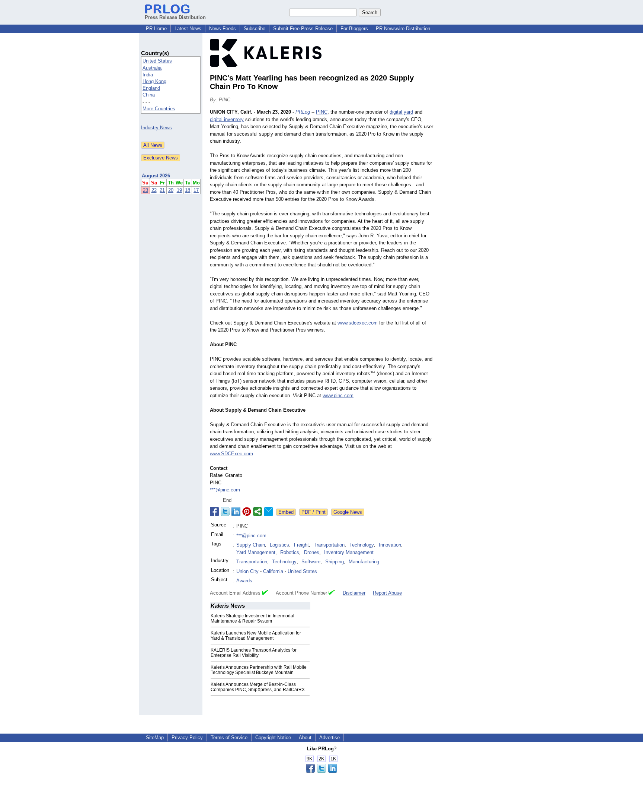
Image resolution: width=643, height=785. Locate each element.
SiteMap (155, 737)
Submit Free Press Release (303, 28)
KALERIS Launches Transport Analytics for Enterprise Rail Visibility (254, 653)
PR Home (156, 28)
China (149, 95)
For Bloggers (354, 28)
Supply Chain (250, 545)
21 (162, 190)
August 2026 (156, 175)
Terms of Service (229, 737)
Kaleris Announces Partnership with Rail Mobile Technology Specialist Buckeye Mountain (259, 670)
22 (154, 190)
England (151, 88)
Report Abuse (387, 593)
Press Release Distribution (175, 17)
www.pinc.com (338, 395)
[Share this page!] (321, 771)
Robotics (289, 552)
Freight (301, 545)
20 (170, 190)
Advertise (329, 737)
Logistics (279, 545)
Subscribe (254, 28)
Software (310, 561)
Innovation (390, 545)
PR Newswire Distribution (403, 28)
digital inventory (227, 119)
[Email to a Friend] (268, 511)
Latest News (188, 28)
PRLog (302, 112)
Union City (247, 571)
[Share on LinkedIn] (235, 511)
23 (145, 190)
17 (196, 190)
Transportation (329, 545)
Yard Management (255, 552)
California (273, 571)
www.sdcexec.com (358, 323)
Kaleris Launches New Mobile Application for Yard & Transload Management (256, 635)
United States (157, 61)
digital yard (401, 112)
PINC (321, 112)
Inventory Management (349, 552)
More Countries (159, 108)
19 (179, 190)
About (305, 737)
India (148, 74)
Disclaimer (354, 593)
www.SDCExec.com (231, 453)
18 (187, 190)
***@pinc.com (225, 490)
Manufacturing (364, 561)
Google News (347, 512)
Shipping (334, 561)
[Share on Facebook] (214, 511)
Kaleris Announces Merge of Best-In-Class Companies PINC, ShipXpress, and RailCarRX (258, 687)
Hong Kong (154, 81)
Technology (361, 545)
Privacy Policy (187, 737)
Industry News (156, 127)
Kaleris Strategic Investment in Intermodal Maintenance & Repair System (252, 618)
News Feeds (222, 28)
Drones (311, 552)
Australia (152, 68)
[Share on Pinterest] (246, 511)
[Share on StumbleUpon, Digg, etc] (257, 511)
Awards (244, 580)
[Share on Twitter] (225, 511)
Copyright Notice (273, 737)
